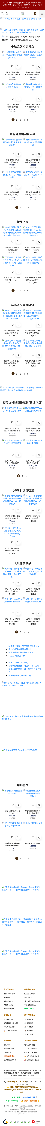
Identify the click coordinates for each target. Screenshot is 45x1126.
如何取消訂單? (9, 1001)
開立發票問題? (9, 1009)
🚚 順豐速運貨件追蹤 (31, 1060)
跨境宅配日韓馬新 (30, 1052)
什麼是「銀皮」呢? (17, 655)
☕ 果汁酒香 (28, 1034)
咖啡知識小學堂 (9, 1048)
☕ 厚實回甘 (28, 1019)
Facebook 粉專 (29, 1097)
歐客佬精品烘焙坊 (10, 1060)
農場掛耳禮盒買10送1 (11, 1023)
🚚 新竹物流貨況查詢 (31, 1056)
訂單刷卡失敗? (9, 1005)
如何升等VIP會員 (9, 994)
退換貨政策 (28, 997)
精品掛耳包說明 (9, 1027)
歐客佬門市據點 (9, 1056)
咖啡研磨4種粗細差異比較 (20, 675)
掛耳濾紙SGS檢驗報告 (32, 1001)
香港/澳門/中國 (29, 1045)
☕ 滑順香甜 (28, 1027)
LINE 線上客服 (15, 1097)
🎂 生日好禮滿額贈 (10, 1030)
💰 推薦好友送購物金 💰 (30, 1101)
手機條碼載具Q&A (30, 1005)
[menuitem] (13, 119)
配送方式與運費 (29, 994)
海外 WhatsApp (12, 1101)
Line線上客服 (29, 1009)
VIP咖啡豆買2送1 (9, 1019)
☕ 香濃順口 (28, 1023)
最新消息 (7, 1045)
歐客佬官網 (7, 1052)
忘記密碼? (7, 997)
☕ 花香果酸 (28, 1030)
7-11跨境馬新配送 (30, 1048)
